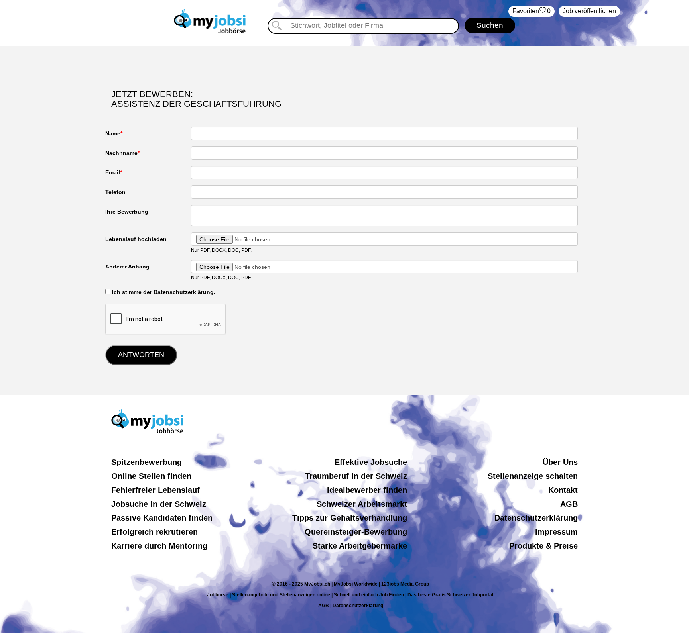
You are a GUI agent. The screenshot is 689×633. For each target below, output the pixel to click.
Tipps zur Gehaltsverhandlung (349, 517)
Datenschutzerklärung (536, 517)
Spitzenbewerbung (146, 462)
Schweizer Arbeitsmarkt (362, 504)
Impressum (556, 531)
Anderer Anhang (127, 266)
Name (112, 133)
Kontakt (563, 490)
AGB (569, 504)
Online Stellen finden (151, 476)
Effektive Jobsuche (371, 462)
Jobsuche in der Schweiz (158, 504)
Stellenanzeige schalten (533, 476)
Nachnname (121, 153)
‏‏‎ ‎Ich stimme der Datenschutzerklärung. (162, 292)
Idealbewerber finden (367, 490)
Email (112, 172)
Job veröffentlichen (589, 11)
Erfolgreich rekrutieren (154, 531)
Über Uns (560, 462)
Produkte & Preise (543, 545)
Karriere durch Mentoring (159, 545)
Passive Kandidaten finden (162, 517)
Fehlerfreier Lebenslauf (155, 490)
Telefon (115, 192)
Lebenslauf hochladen (136, 239)
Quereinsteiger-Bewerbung (356, 531)
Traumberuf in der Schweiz (356, 476)
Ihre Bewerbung (126, 211)
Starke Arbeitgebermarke (360, 545)
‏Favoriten (531, 11)
